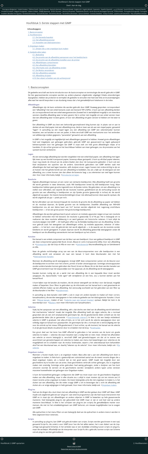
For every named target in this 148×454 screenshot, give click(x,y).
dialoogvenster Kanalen (44, 256)
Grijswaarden (41, 244)
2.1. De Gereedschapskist (43, 37)
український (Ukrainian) (122, 14)
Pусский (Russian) (42, 14)
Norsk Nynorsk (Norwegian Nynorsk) (101, 11)
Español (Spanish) (106, 9)
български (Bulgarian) (9, 9)
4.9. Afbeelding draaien (42, 75)
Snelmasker (95, 328)
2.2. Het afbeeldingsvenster (44, 40)
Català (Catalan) (23, 9)
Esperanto (96, 9)
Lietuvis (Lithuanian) (68, 11)
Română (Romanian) (29, 14)
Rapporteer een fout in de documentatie (74, 449)
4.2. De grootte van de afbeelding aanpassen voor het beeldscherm (60, 57)
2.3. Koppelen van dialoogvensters (46, 42)
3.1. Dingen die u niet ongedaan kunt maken (50, 48)
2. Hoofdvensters (35, 35)
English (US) (78, 9)
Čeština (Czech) (33, 9)
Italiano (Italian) (33, 11)
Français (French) (140, 9)
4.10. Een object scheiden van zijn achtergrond (51, 78)
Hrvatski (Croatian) (7, 11)
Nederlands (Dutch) (82, 11)
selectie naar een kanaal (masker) (79, 300)
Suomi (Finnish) (129, 9)
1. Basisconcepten (35, 32)
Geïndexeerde (82, 244)
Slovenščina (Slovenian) (69, 14)
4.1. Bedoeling (38, 55)
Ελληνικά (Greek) (67, 9)
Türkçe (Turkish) (108, 14)
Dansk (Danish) (44, 9)
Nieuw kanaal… (44, 300)
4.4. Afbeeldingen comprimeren (45, 62)
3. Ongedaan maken (36, 46)
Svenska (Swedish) (96, 14)
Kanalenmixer (62, 290)
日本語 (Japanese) (44, 11)
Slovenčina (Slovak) (55, 14)
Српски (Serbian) (83, 14)
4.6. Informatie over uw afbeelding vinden (49, 68)
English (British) (87, 9)
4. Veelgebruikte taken (37, 52)
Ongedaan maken (109, 385)
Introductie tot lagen (70, 175)
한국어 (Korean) (56, 11)
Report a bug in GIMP (74, 446)
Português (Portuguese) (131, 11)
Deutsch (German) (56, 9)
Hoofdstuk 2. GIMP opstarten (12, 443)
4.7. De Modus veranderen (43, 70)
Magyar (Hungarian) (20, 11)
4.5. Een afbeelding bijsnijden (44, 65)
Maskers (52, 302)
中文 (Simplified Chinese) (138, 14)
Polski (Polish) (118, 11)
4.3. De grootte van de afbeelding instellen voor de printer (56, 60)
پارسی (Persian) (118, 9)
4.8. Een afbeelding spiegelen (44, 73)
